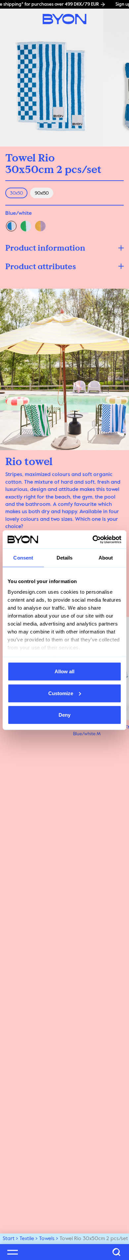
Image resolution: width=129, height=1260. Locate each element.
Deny (64, 715)
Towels (47, 1238)
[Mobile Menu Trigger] (12, 1252)
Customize (60, 693)
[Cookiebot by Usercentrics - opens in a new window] (92, 539)
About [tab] (106, 558)
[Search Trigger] (116, 1252)
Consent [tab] (23, 558)
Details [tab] (65, 558)
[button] (64, 248)
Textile (27, 1238)
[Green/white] (26, 226)
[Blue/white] (11, 226)
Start (9, 1238)
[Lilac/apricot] (40, 226)
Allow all (64, 671)
